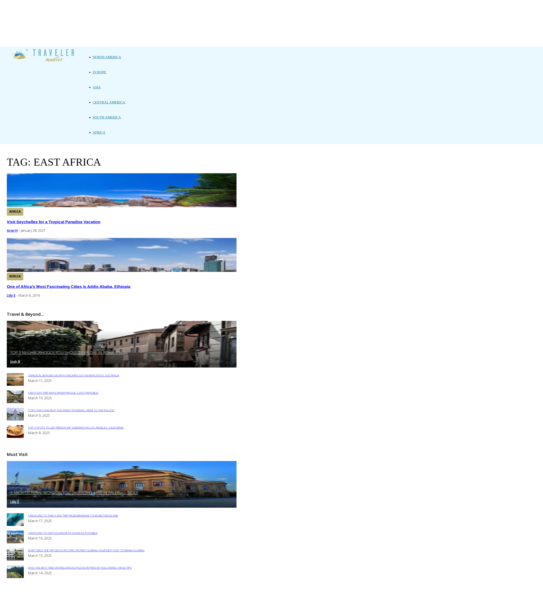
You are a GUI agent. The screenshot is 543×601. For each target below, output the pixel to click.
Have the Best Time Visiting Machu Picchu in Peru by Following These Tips (80, 568)
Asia (97, 87)
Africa (99, 132)
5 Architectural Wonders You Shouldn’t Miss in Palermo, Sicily (74, 492)
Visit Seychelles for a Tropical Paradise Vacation (54, 222)
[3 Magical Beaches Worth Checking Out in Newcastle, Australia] (15, 384)
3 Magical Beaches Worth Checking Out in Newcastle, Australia (73, 375)
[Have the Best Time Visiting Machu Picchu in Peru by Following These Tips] (15, 577)
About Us (116, 595)
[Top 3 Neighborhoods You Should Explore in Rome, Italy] (122, 366)
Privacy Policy (141, 595)
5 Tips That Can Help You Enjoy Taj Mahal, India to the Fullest (71, 410)
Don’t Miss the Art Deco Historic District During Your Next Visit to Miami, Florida (86, 550)
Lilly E (11, 295)
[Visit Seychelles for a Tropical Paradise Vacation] (122, 206)
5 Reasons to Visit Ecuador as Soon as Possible (63, 533)
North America (107, 57)
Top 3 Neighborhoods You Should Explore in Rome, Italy (67, 352)
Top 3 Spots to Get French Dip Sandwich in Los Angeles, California (76, 427)
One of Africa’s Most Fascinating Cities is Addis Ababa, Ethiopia (68, 286)
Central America (109, 102)
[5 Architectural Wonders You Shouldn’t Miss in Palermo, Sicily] (122, 506)
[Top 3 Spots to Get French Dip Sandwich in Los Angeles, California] (15, 437)
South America (107, 117)
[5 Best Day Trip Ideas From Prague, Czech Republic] (15, 402)
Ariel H (12, 230)
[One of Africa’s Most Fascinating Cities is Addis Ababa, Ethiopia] (122, 271)
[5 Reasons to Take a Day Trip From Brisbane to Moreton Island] (15, 525)
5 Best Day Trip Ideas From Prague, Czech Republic (63, 393)
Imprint (165, 595)
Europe (99, 72)
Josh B (15, 361)
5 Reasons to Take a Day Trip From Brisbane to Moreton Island (73, 515)
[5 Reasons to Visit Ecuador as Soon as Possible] (15, 542)
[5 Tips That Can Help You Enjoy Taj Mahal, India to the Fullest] (15, 419)
